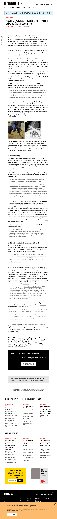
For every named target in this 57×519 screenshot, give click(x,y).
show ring (20, 95)
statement (44, 174)
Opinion (18, 8)
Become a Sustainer (28, 502)
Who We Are (20, 500)
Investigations (26, 8)
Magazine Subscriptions (38, 501)
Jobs (45, 500)
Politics (12, 8)
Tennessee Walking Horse (27, 143)
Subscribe (42, 4)
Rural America (9, 18)
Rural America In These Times (13, 26)
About (37, 4)
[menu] (21, 3)
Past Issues (20, 501)
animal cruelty (37, 95)
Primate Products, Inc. (27, 313)
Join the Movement (12, 514)
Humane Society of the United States (32, 287)
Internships (46, 502)
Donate (47, 4)
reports (35, 251)
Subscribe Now (43, 481)
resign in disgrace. (34, 107)
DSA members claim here (28, 364)
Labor (6, 8)
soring (15, 85)
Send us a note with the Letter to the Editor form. (32, 390)
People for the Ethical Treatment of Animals (20, 288)
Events (34, 8)
